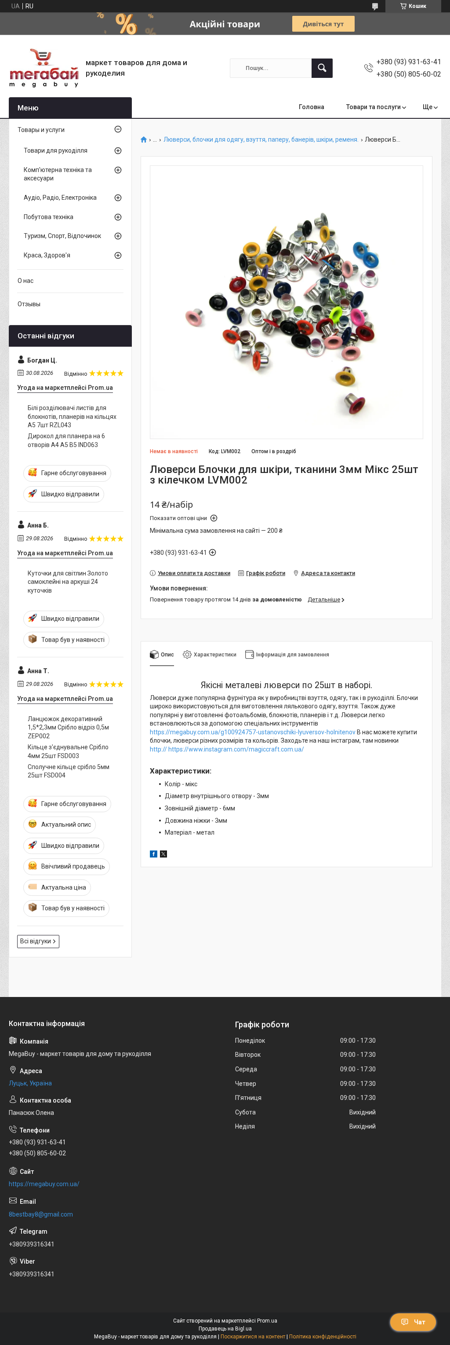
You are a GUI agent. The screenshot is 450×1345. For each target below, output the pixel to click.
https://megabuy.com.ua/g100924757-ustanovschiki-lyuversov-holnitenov (253, 732)
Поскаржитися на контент (253, 1337)
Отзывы (29, 304)
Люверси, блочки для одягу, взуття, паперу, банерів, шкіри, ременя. (261, 139)
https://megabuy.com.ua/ (44, 1183)
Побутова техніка (48, 216)
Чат (419, 1322)
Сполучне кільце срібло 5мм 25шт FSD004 (68, 771)
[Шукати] (322, 68)
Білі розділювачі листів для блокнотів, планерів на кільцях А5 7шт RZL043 (72, 416)
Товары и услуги (41, 129)
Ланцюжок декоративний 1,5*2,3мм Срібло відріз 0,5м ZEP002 (68, 727)
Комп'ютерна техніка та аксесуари (58, 174)
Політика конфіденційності (322, 1337)
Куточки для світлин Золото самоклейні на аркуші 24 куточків (68, 582)
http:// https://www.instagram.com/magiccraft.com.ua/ (227, 749)
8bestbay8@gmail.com (41, 1214)
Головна (311, 106)
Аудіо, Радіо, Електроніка (60, 197)
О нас (25, 280)
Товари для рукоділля (55, 150)
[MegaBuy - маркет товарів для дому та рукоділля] (44, 68)
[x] (163, 855)
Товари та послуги (373, 106)
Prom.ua (267, 1321)
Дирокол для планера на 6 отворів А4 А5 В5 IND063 (66, 440)
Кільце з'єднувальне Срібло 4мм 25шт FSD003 (68, 751)
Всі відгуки (35, 941)
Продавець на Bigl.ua (225, 1329)
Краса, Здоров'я (47, 255)
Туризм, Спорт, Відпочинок (62, 235)
